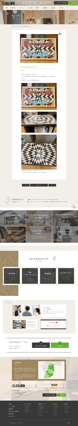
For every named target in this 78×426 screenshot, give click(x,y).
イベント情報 (12, 406)
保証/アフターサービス (29, 409)
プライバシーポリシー (13, 422)
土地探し (41, 415)
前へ (26, 185)
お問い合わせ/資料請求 (14, 411)
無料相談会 (11, 408)
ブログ (66, 409)
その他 (56, 415)
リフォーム (56, 411)
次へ (52, 185)
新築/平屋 (41, 409)
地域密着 (27, 411)
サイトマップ (21, 422)
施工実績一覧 (56, 406)
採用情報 (67, 411)
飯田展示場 (11, 413)
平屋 (55, 409)
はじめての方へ (28, 406)
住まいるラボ (12, 416)
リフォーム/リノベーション (44, 411)
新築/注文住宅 (42, 406)
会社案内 (67, 406)
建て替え (41, 413)
